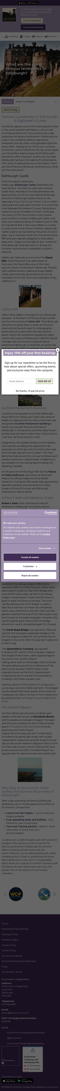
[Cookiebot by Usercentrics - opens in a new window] (44, 513)
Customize (28, 566)
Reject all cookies (30, 575)
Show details (45, 548)
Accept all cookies (30, 557)
